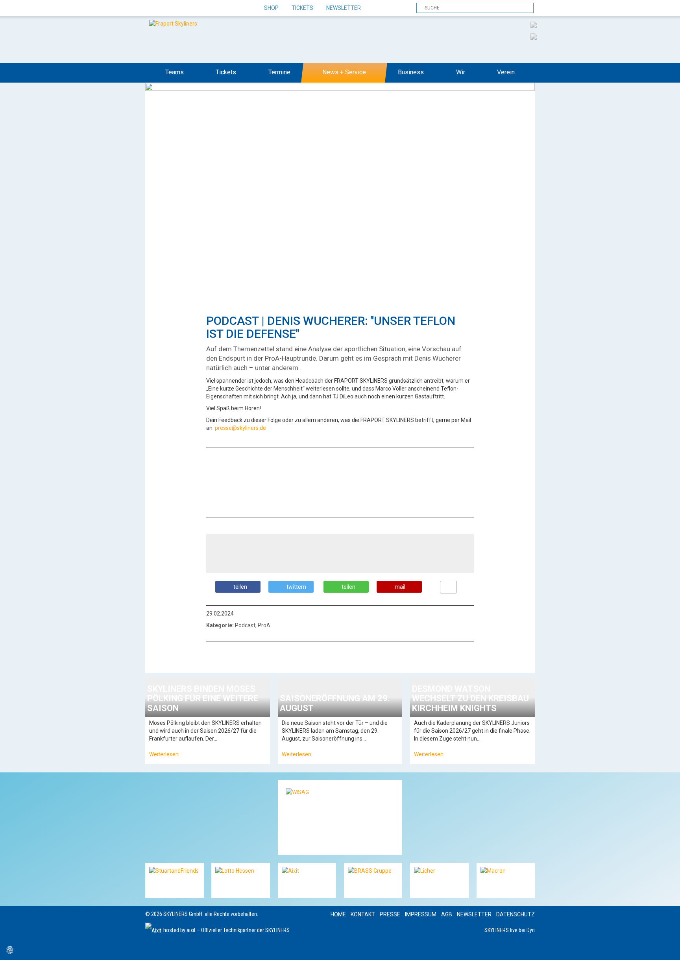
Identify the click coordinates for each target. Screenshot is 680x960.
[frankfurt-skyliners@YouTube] (193, 8)
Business (411, 72)
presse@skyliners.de (240, 428)
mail (400, 587)
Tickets (302, 8)
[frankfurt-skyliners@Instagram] (180, 8)
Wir (460, 72)
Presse (390, 914)
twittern (296, 587)
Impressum (420, 914)
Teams (174, 72)
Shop (271, 8)
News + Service (344, 72)
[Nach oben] (667, 947)
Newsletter (343, 8)
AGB (446, 914)
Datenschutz (515, 914)
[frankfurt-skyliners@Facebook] (152, 8)
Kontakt (363, 914)
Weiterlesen (164, 754)
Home (338, 914)
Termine (279, 72)
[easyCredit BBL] (533, 24)
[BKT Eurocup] (533, 36)
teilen (240, 587)
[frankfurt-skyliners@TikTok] (166, 8)
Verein (506, 72)
